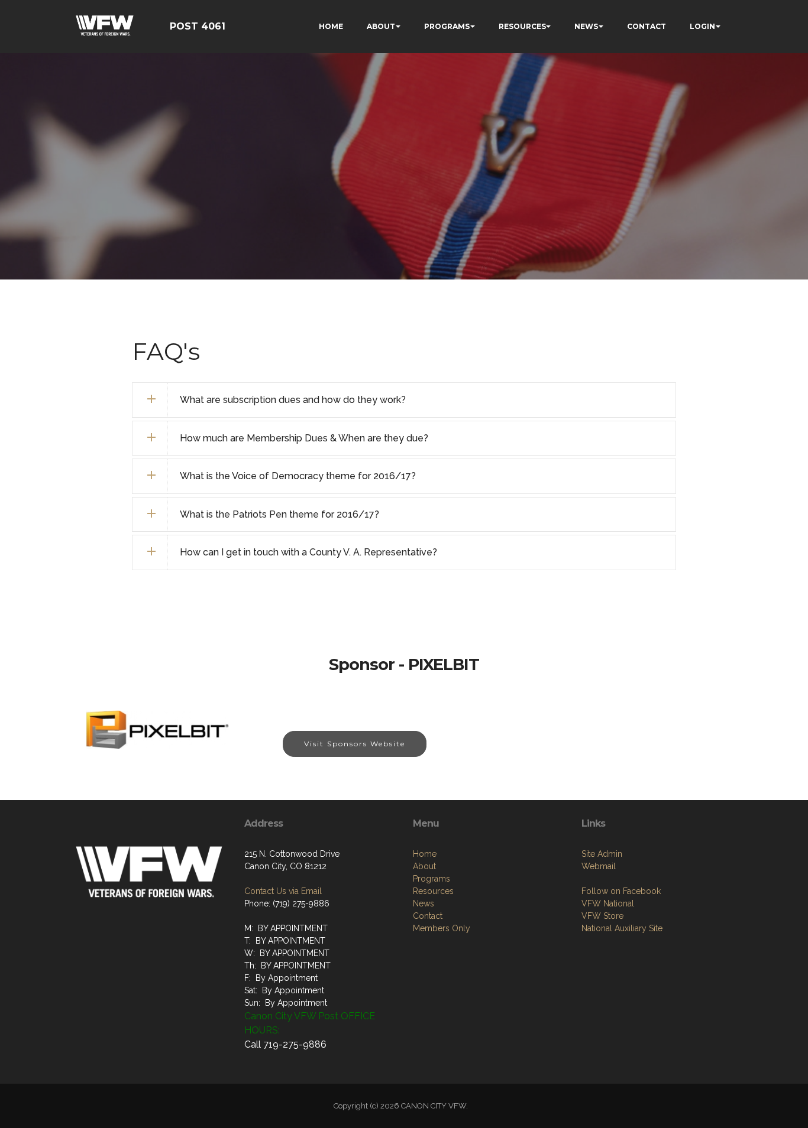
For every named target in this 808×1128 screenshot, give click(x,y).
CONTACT (646, 26)
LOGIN (702, 26)
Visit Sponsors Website (354, 743)
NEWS (586, 26)
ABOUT (381, 26)
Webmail (598, 866)
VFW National (607, 903)
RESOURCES (522, 26)
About (424, 866)
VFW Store (602, 916)
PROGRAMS (447, 26)
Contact (427, 916)
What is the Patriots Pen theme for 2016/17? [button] (279, 514)
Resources (433, 891)
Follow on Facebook (621, 891)
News (423, 903)
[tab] (404, 400)
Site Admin (601, 854)
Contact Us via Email (283, 891)
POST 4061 (197, 26)
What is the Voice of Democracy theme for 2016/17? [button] (298, 476)
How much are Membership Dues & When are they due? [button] (304, 438)
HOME (331, 26)
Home (425, 854)
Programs (431, 878)
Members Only (441, 928)
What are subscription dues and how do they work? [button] (293, 399)
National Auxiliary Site (621, 928)
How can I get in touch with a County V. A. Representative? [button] (308, 552)
